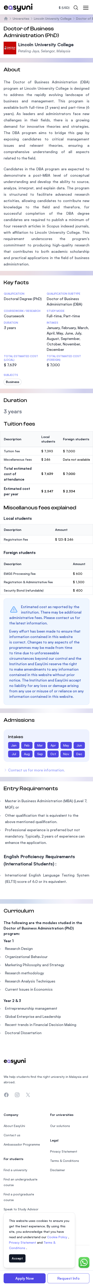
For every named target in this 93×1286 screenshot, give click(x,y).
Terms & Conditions (64, 1161)
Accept (17, 1258)
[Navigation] (85, 7)
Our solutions (60, 1126)
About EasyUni (14, 1126)
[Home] (6, 18)
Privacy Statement (23, 1242)
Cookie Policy (57, 1237)
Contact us (12, 1135)
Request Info (68, 1278)
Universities (21, 18)
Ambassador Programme (22, 1144)
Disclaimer (57, 1170)
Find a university (15, 1170)
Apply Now (24, 1278)
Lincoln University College (53, 18)
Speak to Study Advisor (21, 1209)
